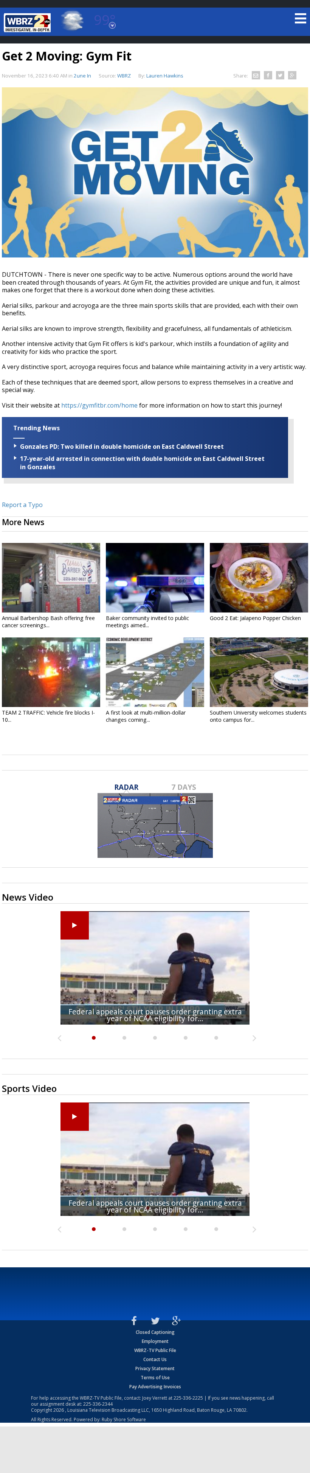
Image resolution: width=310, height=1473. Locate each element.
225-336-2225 (188, 1398)
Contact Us (155, 1359)
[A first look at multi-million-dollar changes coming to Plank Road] (155, 672)
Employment (155, 1341)
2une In (82, 75)
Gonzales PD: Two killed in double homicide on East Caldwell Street (122, 446)
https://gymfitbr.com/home (99, 405)
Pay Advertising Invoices (155, 1386)
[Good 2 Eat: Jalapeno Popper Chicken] (259, 577)
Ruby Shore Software (124, 1419)
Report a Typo (22, 505)
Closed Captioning (155, 1332)
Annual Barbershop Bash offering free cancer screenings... (48, 621)
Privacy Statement (155, 1368)
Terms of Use (155, 1377)
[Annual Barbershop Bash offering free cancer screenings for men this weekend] (51, 577)
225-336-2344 (98, 1404)
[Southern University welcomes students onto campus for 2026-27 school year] (259, 672)
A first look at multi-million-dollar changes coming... (146, 716)
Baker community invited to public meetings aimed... (147, 621)
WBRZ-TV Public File (155, 1350)
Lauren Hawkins (164, 75)
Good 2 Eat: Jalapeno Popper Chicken (255, 618)
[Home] (28, 22)
